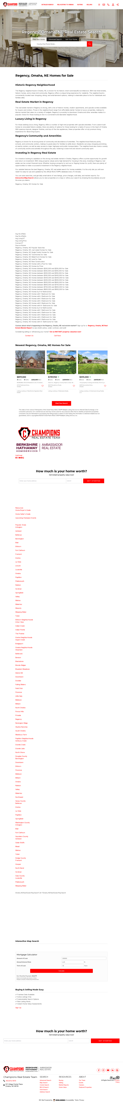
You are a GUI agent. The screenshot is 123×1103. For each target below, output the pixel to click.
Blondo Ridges (20, 665)
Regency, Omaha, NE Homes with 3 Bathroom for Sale (35, 315)
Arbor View (19, 622)
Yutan (17, 616)
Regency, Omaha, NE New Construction (30, 262)
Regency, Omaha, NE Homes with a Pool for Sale (33, 264)
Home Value (63, 1087)
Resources (19, 508)
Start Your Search (61, 403)
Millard (17, 704)
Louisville (18, 570)
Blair (17, 543)
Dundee (18, 681)
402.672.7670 (11, 1081)
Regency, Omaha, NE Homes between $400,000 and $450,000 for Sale (42, 278)
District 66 (19, 673)
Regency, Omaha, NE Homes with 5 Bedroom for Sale (35, 303)
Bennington (19, 539)
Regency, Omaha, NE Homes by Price (29, 266)
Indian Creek (20, 626)
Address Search (45, 1092)
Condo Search (44, 1085)
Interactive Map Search (24, 178)
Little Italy (18, 696)
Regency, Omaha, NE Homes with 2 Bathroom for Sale (35, 312)
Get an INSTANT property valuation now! (65, 332)
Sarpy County (20, 801)
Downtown (19, 677)
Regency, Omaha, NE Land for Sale (28, 259)
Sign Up (18, 1008)
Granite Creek (20, 745)
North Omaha (20, 708)
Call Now (57, 336)
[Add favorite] (42, 386)
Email (20, 455)
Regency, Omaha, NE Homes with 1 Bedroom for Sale (35, 294)
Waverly (18, 608)
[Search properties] (89, 44)
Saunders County (21, 836)
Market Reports (64, 1085)
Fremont (18, 554)
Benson (18, 657)
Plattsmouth (19, 581)
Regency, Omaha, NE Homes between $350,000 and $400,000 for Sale (41, 275)
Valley (17, 597)
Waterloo (18, 604)
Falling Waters (20, 684)
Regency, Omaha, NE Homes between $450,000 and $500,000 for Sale (41, 280)
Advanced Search (45, 1080)
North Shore (20, 752)
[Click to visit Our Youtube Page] (20, 458)
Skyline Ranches (21, 727)
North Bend (19, 868)
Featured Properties (85, 1087)
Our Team (82, 1080)
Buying (80, 4)
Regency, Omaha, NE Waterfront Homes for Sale (33, 257)
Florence (18, 692)
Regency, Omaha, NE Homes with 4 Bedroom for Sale (35, 301)
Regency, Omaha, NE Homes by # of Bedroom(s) (33, 292)
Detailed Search (47, 4)
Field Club (19, 688)
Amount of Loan (22, 958)
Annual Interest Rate (24, 962)
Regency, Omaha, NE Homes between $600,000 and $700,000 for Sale (41, 285)
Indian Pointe (20, 630)
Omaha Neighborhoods (23, 647)
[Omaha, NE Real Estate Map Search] (15, 946)
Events (81, 1082)
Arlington (18, 527)
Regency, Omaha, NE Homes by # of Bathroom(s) (33, 308)
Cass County (20, 876)
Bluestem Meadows (22, 669)
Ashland (18, 531)
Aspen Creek (20, 640)
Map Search (43, 1082)
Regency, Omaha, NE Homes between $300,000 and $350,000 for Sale (41, 273)
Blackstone (19, 661)
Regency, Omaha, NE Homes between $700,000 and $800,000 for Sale (41, 287)
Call (16, 455)
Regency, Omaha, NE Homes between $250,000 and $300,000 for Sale (41, 271)
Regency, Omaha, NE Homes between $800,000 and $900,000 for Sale (41, 289)
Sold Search (44, 1089)
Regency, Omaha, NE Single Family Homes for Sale (34, 252)
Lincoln (18, 566)
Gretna (17, 558)
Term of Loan (21, 965)
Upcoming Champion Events (25, 518)
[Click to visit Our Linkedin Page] (21, 458)
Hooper (18, 864)
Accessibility (70, 1100)
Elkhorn (18, 546)
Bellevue (18, 535)
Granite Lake (20, 748)
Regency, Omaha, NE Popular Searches (30, 248)
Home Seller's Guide (22, 514)
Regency (18, 719)
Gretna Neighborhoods (23, 637)
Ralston (18, 585)
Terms (77, 1100)
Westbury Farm (21, 735)
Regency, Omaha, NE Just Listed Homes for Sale (33, 250)
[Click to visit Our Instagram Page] (18, 458)
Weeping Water (20, 612)
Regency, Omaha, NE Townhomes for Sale (31, 255)
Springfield (19, 593)
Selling (89, 4)
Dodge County (20, 858)
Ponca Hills (19, 711)
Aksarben (18, 650)
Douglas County (21, 756)
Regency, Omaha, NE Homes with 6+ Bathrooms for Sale (36, 322)
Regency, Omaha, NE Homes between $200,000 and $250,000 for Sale (41, 268)
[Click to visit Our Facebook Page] (16, 458)
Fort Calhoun (20, 550)
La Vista (18, 562)
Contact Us (29, 336)
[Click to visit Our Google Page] (23, 458)
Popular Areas (20, 525)
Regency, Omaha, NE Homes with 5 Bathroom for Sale (35, 319)
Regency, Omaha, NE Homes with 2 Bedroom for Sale (35, 296)
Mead (17, 846)
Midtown (18, 700)
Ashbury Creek (21, 741)
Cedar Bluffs (19, 843)
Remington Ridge (21, 723)
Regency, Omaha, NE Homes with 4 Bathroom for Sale (35, 317)
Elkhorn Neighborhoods (24, 620)
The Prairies (19, 634)
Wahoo (18, 600)
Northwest (19, 797)
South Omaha (20, 731)
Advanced (55, 39)
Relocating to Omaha (65, 4)
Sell (71, 39)
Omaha (18, 573)
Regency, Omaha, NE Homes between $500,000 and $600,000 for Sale (41, 282)
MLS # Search (44, 1087)
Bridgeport (19, 644)
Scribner (18, 589)
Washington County (22, 823)
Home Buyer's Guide (23, 510)
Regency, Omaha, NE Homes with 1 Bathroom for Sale (35, 310)
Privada (18, 715)
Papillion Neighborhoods (24, 738)
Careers (81, 1085)
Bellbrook (18, 654)
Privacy (81, 1100)
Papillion (18, 577)
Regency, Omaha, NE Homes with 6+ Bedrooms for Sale (36, 305)
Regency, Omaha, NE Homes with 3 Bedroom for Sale (35, 299)
